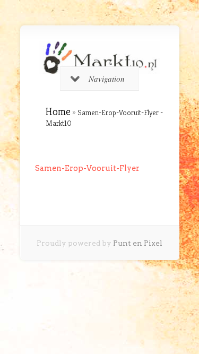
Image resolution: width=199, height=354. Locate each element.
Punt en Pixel (137, 243)
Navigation (107, 78)
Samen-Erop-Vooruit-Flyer (87, 168)
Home (58, 111)
